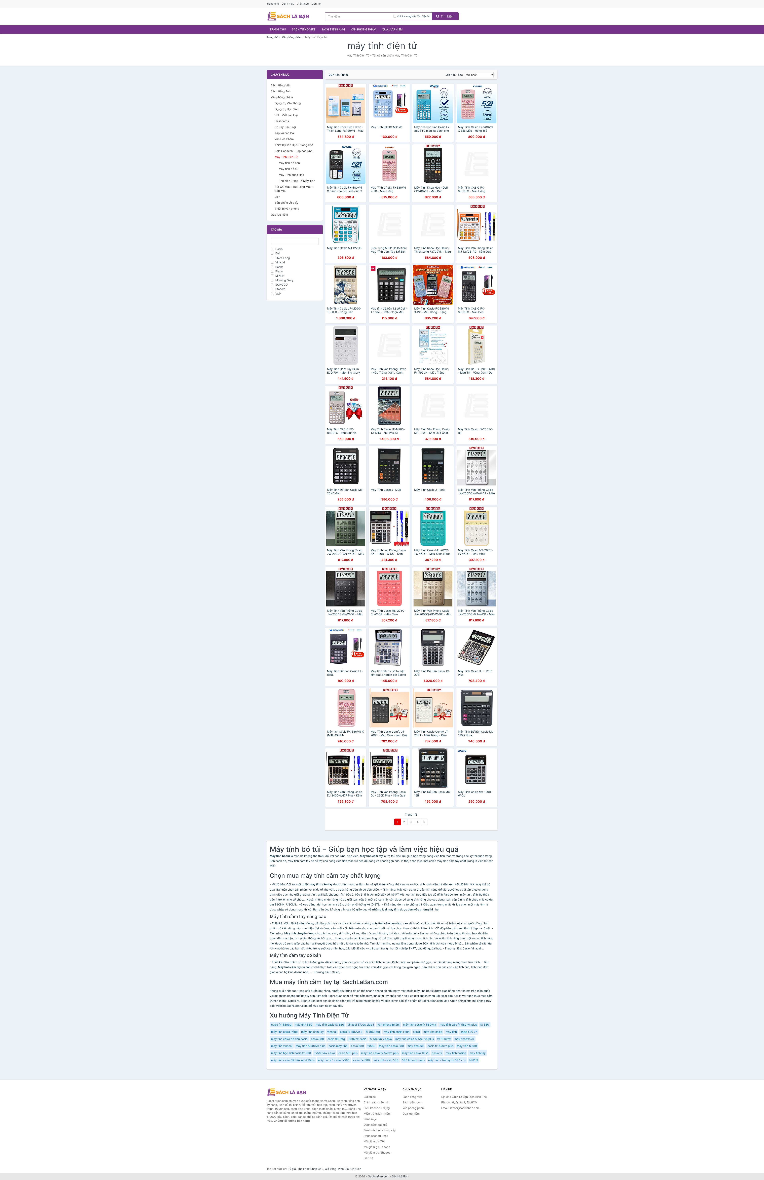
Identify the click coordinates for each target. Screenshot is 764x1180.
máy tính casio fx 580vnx (419, 1024)
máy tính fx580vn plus (310, 1046)
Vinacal (280, 262)
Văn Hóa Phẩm (284, 139)
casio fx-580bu (281, 1024)
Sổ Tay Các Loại (285, 127)
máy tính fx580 (467, 1046)
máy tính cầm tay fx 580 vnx (447, 1060)
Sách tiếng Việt (303, 29)
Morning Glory (284, 280)
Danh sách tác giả (375, 1124)
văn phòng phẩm (388, 1024)
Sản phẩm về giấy (286, 202)
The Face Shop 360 (310, 1168)
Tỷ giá (292, 1168)
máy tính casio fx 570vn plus (380, 1053)
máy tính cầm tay (312, 1031)
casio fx (437, 1053)
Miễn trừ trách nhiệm (377, 1113)
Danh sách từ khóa (376, 1135)
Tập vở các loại (284, 133)
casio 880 (317, 1039)
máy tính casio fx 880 (330, 1024)
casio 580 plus (348, 1053)
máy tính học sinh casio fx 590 (291, 1053)
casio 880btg (336, 1039)
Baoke (279, 267)
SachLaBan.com (378, 1176)
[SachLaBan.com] (288, 16)
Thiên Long (282, 258)
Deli (277, 253)
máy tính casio (432, 1031)
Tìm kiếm (447, 16)
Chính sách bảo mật (377, 1102)
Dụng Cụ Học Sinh (286, 109)
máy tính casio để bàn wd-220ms (293, 1060)
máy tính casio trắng (284, 1031)
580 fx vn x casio (413, 1060)
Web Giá (343, 1168)
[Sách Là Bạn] (286, 1092)
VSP (278, 293)
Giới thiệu (303, 3)
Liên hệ (316, 3)
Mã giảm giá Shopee (377, 1152)
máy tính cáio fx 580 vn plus (458, 1024)
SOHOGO (281, 284)
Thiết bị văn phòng (287, 208)
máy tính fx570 (464, 1039)
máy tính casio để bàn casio (289, 1039)
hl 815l (473, 1060)
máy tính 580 (303, 1024)
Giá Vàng (330, 1168)
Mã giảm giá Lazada (377, 1147)
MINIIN (280, 275)
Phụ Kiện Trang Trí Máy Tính (297, 180)
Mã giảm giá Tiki (374, 1141)
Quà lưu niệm (392, 29)
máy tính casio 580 (385, 1060)
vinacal (331, 1031)
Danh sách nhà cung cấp (380, 1130)
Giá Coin (355, 1168)
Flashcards (282, 121)
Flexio (279, 271)
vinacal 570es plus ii (361, 1024)
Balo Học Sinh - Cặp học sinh (293, 151)
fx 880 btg (373, 1031)
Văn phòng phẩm (363, 29)
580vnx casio (357, 1039)
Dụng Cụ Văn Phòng (288, 103)
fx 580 (484, 1024)
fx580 (371, 1046)
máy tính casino (456, 1053)
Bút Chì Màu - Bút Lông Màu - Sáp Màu (294, 188)
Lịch (277, 196)
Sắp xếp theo (454, 74)
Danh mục (288, 3)
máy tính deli (415, 1046)
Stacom (280, 289)
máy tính (451, 1031)
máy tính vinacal (281, 1046)
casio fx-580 (361, 1060)
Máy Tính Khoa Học (291, 174)
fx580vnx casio (325, 1053)
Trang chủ (273, 3)
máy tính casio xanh (396, 1031)
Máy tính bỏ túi (288, 168)
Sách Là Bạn (400, 1176)
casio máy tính (338, 1046)
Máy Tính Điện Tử (286, 157)
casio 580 (357, 1046)
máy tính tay (478, 1053)
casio (416, 1031)
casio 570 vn (468, 1031)
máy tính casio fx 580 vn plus (414, 1039)
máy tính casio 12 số (415, 1053)
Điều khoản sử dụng (377, 1108)
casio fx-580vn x (351, 1031)
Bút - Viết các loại (286, 115)
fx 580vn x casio (381, 1039)
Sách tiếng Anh (333, 29)
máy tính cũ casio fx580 (334, 1060)
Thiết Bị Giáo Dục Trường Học (294, 145)
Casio (279, 249)
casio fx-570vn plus (440, 1046)
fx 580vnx (444, 1039)
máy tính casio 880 (391, 1046)
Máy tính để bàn (289, 163)
